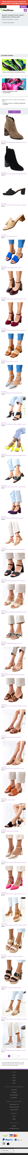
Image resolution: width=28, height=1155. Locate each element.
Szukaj (23, 6)
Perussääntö (14, 1092)
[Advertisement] (14, 40)
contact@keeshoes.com (18, 3)
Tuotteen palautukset (14, 1107)
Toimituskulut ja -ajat (14, 1104)
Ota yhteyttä (14, 1089)
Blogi (14, 1116)
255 (18, 1056)
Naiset (14, 1077)
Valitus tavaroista (14, 1109)
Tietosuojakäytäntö (14, 1095)
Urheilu (14, 1083)
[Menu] (25, 10)
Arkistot (14, 1119)
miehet (14, 1080)
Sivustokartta (14, 1097)
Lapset (14, 1075)
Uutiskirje (14, 1125)
